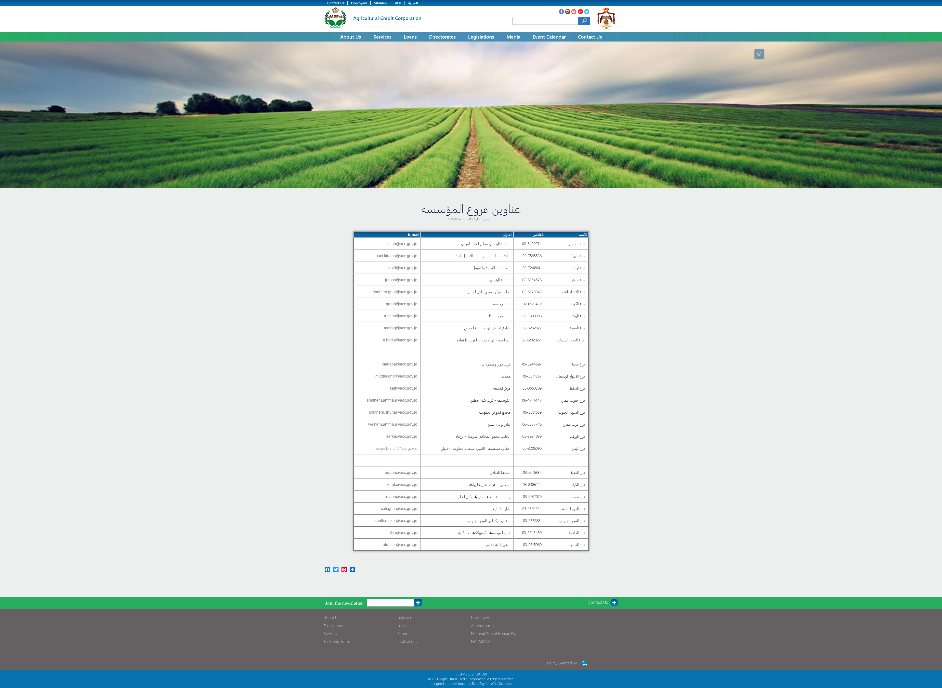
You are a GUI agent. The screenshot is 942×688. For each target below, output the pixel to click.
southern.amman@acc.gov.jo (392, 400)
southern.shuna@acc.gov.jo (393, 412)
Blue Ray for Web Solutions (491, 683)
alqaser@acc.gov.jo (400, 545)
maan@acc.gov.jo (401, 496)
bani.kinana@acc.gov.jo (396, 256)
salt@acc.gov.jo (403, 388)
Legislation (406, 617)
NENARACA (480, 641)
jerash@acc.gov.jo (401, 280)
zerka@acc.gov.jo (401, 436)
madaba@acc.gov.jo (399, 364)
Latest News (480, 617)
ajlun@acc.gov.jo (402, 244)
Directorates (442, 36)
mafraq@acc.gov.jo (400, 328)
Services (382, 36)
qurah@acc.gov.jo (401, 304)
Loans (410, 36)
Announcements (484, 625)
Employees (359, 2)
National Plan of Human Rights (496, 633)
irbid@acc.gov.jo (402, 268)
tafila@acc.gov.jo (402, 533)
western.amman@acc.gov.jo (392, 424)
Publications (407, 641)
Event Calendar (549, 36)
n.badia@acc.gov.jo (400, 340)
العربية (413, 2)
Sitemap (380, 2)
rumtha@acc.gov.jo (400, 316)
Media (513, 36)
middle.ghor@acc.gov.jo (396, 376)
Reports (403, 633)
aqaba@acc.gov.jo (401, 472)
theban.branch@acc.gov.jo (395, 448)
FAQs (397, 2)
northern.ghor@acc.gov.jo (395, 292)
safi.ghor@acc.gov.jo (399, 508)
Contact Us (335, 2)
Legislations (481, 36)
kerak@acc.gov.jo (401, 484)
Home (453, 218)
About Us (350, 36)
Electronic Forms (337, 641)
